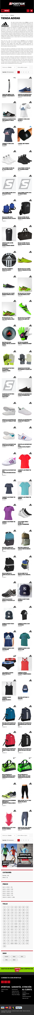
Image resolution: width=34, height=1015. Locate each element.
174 (8, 912)
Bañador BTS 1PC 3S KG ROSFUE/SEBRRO (8, 828)
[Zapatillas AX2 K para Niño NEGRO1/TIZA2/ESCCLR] (9, 589)
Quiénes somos (4, 989)
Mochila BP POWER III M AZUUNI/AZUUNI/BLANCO (8, 724)
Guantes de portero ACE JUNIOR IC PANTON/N (8, 395)
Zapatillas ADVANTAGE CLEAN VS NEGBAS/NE (25, 394)
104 (19, 907)
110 (23, 907)
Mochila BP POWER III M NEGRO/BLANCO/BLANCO (24, 750)
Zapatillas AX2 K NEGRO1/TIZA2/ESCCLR (8, 599)
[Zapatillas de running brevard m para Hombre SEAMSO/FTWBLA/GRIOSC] (9, 791)
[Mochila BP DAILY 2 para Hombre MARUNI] (24, 687)
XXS (4, 946)
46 (23, 932)
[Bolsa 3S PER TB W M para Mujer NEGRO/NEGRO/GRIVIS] (24, 233)
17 (27, 909)
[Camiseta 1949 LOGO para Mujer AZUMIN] (9, 134)
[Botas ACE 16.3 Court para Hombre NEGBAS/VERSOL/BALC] (9, 283)
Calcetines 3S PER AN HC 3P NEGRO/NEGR (24, 168)
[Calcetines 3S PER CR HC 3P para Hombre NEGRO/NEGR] (24, 183)
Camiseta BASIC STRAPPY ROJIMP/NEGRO (24, 673)
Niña (6, 959)
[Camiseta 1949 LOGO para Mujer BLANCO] (24, 109)
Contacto (24, 992)
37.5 (4, 926)
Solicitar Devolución (26, 996)
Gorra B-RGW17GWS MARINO (8, 624)
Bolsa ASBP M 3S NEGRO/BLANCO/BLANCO (8, 574)
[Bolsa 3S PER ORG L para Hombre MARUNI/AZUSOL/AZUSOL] (9, 207)
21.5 (19, 915)
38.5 (12, 926)
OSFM (27, 940)
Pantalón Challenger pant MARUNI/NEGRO (24, 828)
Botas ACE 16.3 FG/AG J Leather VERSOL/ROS (24, 293)
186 (23, 912)
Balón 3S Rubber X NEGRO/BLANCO (7, 269)
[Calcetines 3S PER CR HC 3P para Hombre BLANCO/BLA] (9, 183)
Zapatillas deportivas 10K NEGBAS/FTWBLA (9, 119)
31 (23, 921)
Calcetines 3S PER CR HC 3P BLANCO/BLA (9, 193)
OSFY (4, 943)
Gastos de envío (15, 991)
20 (12, 915)
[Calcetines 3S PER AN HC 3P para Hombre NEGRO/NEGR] (24, 158)
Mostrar (19, 67)
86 (23, 937)
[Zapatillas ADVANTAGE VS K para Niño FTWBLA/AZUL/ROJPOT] (24, 434)
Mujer (14, 956)
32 (27, 921)
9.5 (4, 940)
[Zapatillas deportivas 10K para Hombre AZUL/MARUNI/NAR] (24, 85)
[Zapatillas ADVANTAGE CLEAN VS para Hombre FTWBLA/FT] (24, 410)
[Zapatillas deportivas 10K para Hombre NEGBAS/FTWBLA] (9, 109)
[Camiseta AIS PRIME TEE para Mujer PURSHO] (9, 512)
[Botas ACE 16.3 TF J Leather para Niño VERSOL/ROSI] (9, 308)
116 (27, 907)
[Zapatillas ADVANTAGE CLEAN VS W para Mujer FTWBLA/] (9, 434)
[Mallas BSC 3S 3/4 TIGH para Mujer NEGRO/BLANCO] (24, 791)
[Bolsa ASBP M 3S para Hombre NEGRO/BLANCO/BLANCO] (9, 563)
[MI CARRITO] (31, 10)
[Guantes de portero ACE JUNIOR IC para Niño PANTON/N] (9, 384)
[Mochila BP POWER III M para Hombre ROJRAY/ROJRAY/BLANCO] (9, 739)
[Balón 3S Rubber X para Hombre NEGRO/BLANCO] (9, 259)
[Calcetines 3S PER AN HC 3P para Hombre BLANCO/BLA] (9, 158)
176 (12, 912)
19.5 (27, 912)
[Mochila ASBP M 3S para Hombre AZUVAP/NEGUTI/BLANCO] (9, 538)
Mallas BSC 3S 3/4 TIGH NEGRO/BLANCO (24, 801)
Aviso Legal (8, 1012)
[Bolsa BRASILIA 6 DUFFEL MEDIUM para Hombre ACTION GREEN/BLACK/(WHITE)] (9, 765)
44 (8, 932)
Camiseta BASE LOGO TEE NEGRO (24, 624)
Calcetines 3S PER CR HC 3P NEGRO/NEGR (24, 193)
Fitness (4, 877)
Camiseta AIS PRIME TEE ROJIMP (24, 470)
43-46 (4, 932)
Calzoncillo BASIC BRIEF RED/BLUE (7, 673)
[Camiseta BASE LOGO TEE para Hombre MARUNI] (9, 638)
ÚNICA (16, 943)
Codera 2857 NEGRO (23, 143)
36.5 (23, 923)
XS (23, 943)
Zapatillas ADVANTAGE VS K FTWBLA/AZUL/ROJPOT (25, 445)
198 (8, 915)
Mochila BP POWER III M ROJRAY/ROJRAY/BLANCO (8, 750)
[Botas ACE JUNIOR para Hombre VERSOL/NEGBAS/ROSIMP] (24, 332)
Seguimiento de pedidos (25, 994)
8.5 (15, 937)
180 (19, 912)
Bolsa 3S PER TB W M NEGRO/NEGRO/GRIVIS (24, 243)
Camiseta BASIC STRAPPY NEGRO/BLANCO (6, 698)
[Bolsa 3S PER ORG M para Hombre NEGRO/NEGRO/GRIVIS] (24, 207)
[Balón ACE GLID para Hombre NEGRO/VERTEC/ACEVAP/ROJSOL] (9, 332)
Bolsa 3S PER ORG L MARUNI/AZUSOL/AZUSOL (9, 218)
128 (4, 909)
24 (8, 918)
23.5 (4, 918)
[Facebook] (2, 982)
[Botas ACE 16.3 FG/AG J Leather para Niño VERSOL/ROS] (24, 283)
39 (19, 926)
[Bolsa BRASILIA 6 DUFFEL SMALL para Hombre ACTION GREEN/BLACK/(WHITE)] (24, 765)
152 (12, 909)
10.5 (16, 907)
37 (27, 923)
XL (19, 943)
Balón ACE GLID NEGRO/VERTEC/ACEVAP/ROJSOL (8, 344)
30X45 (20, 921)
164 (19, 909)
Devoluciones (15, 989)
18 (15, 912)
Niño (22, 956)
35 (12, 923)
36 (19, 923)
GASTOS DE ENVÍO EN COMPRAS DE (17, 970)
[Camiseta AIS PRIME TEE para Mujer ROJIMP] (24, 460)
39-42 (23, 926)
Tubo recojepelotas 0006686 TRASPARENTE (8, 95)
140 (8, 909)
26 (15, 918)
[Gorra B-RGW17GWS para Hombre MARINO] (9, 614)
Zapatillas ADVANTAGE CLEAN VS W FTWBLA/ (9, 444)
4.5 (4, 929)
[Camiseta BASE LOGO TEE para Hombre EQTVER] (24, 638)
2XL (4, 921)
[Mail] (8, 982)
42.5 (23, 929)
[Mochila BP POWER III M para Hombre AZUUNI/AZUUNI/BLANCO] (9, 713)
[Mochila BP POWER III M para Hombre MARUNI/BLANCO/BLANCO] (24, 713)
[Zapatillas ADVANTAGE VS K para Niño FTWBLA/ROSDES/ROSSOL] (9, 460)
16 (15, 909)
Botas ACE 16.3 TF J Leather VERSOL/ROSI (8, 318)
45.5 (19, 932)
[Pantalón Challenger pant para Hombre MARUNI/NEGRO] (24, 818)
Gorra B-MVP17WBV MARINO (23, 599)
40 (8, 929)
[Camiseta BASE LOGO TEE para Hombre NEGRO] (24, 614)
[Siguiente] (31, 72)
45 (15, 932)
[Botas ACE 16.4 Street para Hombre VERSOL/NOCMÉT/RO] (24, 308)
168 (23, 909)
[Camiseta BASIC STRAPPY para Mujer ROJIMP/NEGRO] (24, 663)
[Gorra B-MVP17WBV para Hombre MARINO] (24, 589)
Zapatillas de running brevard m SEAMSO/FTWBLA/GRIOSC (9, 802)
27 (19, 918)
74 (8, 937)
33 (4, 923)
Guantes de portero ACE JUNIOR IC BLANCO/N (24, 368)
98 (12, 940)
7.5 (4, 937)
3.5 (12, 921)
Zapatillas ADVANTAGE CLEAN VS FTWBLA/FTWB (9, 420)
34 (8, 923)
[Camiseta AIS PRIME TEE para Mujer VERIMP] (24, 487)
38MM (16, 926)
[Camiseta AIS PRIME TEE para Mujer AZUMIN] (9, 487)
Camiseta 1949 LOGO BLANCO (24, 119)
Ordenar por (5, 67)
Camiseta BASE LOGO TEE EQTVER (24, 648)
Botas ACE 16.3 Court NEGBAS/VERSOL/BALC (8, 293)
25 (12, 918)
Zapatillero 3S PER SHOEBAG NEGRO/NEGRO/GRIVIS (8, 244)
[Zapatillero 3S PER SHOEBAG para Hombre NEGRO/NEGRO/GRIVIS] (9, 233)
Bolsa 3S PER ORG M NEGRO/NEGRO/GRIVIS (24, 217)
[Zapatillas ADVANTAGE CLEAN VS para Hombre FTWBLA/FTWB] (9, 410)
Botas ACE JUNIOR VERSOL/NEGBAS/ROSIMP (24, 343)
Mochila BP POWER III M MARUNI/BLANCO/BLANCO (24, 724)
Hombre (6, 956)
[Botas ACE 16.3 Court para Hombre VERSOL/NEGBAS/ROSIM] (24, 259)
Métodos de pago (15, 992)
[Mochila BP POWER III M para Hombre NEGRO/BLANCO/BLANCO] (24, 739)
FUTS (16, 940)
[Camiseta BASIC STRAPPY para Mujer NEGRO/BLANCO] (9, 687)
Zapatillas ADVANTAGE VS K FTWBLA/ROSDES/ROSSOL (9, 472)
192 (4, 915)
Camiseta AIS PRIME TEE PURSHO (8, 522)
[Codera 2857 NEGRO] (24, 134)
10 (12, 907)
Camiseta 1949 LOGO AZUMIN (8, 144)
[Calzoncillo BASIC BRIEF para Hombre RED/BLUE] (9, 663)
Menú (7, 11)
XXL (27, 943)
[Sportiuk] (17, 4)
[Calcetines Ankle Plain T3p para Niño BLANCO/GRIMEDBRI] (24, 512)
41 (15, 929)
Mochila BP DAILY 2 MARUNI (23, 697)
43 (27, 929)
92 (8, 940)
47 (27, 932)
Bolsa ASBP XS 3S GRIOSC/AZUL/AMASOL (24, 573)
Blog (2, 991)
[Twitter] (5, 982)
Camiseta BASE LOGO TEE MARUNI (8, 648)
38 (8, 926)
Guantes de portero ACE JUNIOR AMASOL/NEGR (8, 369)
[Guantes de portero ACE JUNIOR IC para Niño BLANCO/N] (24, 358)
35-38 (16, 923)
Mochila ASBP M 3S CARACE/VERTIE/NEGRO (24, 548)
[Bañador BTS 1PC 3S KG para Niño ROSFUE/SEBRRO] (9, 818)
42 (19, 929)
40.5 (12, 929)
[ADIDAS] (5, 24)
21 (15, 915)
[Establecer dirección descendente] (15, 67)
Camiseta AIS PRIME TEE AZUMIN (8, 497)
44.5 (12, 932)
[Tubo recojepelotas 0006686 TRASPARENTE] (9, 85)
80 (19, 937)
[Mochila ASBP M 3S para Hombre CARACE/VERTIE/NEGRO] (24, 538)
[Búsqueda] (28, 10)
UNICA (12, 943)
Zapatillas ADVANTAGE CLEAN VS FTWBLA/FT (25, 420)
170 (4, 912)
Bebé (14, 959)
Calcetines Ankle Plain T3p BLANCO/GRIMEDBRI (23, 523)
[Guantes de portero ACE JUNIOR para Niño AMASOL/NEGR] (9, 358)
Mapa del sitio (25, 998)
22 (23, 915)
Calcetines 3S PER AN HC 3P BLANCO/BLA (8, 168)
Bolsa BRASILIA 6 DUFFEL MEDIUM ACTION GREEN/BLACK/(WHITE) (8, 776)
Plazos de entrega (16, 994)
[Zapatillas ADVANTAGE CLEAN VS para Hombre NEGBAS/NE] (24, 384)
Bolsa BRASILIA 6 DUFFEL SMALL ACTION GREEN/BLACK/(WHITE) (24, 776)
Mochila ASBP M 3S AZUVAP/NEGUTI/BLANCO (8, 549)
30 (15, 921)
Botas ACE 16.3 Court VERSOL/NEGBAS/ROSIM (24, 269)
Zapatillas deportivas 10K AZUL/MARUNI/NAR (24, 95)
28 (23, 918)
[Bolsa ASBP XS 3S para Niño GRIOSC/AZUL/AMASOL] (24, 563)
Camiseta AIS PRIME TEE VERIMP (24, 497)
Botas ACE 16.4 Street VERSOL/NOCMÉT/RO (24, 318)
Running (4, 875)
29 (27, 918)
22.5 (27, 915)
